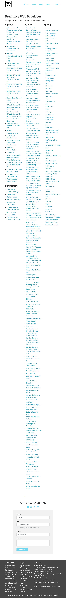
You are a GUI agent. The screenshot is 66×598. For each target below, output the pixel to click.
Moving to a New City (52, 155)
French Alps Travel (51, 94)
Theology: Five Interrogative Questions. (31, 424)
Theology (48, 201)
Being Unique (50, 36)
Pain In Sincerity (31, 356)
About (26, 4)
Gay (46, 99)
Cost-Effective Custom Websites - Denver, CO (14, 70)
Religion (48, 168)
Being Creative (50, 33)
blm (46, 46)
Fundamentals (31, 324)
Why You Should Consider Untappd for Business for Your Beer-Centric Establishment (33, 240)
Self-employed (50, 186)
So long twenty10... (32, 466)
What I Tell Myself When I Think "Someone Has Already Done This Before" (32, 206)
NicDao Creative (32, 595)
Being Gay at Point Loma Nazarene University (32, 314)
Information (11, 202)
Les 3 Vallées (49, 137)
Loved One (49, 150)
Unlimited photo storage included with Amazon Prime (33, 100)
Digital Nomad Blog (40, 565)
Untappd (48, 209)
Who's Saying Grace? (33, 368)
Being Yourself (50, 38)
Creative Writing (12, 192)
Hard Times (49, 117)
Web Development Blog (41, 578)
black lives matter (51, 43)
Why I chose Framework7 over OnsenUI (32, 55)
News (48, 4)
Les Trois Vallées (51, 140)
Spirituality (49, 191)
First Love (48, 86)
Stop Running (31, 373)
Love (47, 148)
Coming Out (49, 58)
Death (47, 73)
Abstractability (31, 469)
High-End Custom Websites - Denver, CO (13, 126)
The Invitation (31, 321)
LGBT (47, 143)
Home (9, 130)
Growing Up (49, 114)
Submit (22, 549)
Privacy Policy (11, 150)
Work (34, 4)
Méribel (48, 153)
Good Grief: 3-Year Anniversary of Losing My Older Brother (33, 185)
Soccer (47, 189)
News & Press (24, 581)
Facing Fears (49, 81)
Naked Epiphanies (32, 371)
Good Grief (49, 107)
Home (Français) (12, 133)
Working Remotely (51, 225)
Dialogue (29, 299)
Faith (47, 83)
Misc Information (26, 589)
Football (48, 88)
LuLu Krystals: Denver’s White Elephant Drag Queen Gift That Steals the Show (33, 32)
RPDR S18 (48, 176)
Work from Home (51, 222)
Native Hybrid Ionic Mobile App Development (13, 142)
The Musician (30, 280)
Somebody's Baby (32, 454)
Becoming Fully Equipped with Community (31, 437)
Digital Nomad (12, 197)
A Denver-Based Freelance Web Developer (12, 37)
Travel (47, 204)
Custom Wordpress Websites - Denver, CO (13, 93)
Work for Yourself (51, 220)
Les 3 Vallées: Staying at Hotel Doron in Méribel (33, 192)
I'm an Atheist (31, 292)
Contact (56, 4)
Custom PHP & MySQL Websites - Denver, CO (14, 86)
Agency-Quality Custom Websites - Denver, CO (13, 48)
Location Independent (53, 145)
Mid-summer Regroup (33, 405)
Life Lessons (11, 205)
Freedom (48, 91)
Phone (18, 531)
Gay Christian (50, 101)
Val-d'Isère (49, 212)
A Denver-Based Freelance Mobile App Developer (14, 30)
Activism (48, 28)
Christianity (11, 189)
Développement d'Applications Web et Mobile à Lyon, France (14, 114)
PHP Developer (50, 161)
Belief (47, 41)
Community (49, 61)
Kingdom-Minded (32, 442)
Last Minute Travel (52, 130)
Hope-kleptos (31, 275)
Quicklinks (10, 153)
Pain (46, 158)
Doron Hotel (49, 78)
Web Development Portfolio (24, 585)
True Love (48, 207)
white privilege (50, 214)
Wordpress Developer (53, 217)
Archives (10, 53)
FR (54, 595)
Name (18, 514)
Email (18, 521)
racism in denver (51, 163)
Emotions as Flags (32, 277)
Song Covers (11, 215)
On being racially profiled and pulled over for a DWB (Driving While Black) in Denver (33, 82)
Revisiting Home (51, 174)
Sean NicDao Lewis (13, 160)
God (46, 104)
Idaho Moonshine (32, 301)
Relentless (29, 326)
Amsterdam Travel (51, 30)
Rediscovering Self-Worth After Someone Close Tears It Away (33, 153)
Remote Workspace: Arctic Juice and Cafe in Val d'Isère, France (33, 178)
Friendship (49, 96)
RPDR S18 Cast (50, 179)
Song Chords (11, 212)
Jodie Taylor (49, 127)
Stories (47, 199)
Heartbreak (49, 120)
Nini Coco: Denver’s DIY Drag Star (43, 571)
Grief (47, 109)
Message (19, 538)
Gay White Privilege (13, 199)
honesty (48, 122)
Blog (41, 4)
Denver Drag (11, 194)
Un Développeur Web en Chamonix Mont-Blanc (14, 165)
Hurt (47, 125)
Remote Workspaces (52, 171)
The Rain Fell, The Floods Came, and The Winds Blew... (33, 430)
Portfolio (10, 147)
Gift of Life (30, 309)
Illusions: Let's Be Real (33, 318)
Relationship (49, 166)
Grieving (48, 112)
